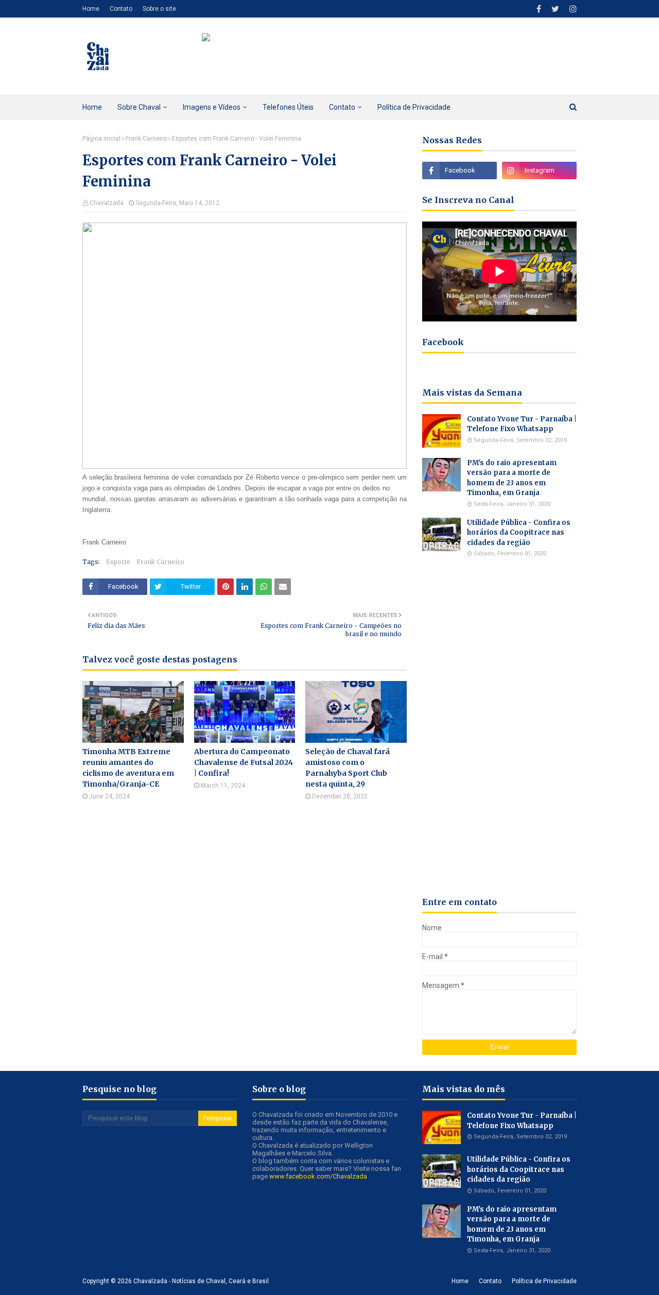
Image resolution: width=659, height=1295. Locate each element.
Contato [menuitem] (342, 107)
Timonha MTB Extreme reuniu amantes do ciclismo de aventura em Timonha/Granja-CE (128, 768)
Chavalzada (107, 203)
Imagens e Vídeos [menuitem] (211, 107)
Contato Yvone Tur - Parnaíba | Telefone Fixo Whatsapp (522, 424)
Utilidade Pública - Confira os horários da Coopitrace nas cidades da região (518, 532)
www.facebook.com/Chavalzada (318, 1176)
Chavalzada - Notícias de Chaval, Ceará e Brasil (201, 1281)
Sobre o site (159, 8)
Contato (121, 8)
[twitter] (555, 9)
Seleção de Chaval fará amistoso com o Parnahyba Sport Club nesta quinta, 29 (347, 768)
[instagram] (572, 9)
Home (90, 8)
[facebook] (539, 9)
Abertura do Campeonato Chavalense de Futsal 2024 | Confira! (243, 762)
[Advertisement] (499, 726)
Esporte (118, 562)
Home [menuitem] (92, 107)
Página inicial (101, 138)
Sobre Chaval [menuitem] (139, 107)
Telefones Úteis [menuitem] (288, 107)
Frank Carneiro (146, 138)
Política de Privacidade (544, 1281)
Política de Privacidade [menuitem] (413, 107)
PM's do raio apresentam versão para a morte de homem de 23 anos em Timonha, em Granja (512, 478)
